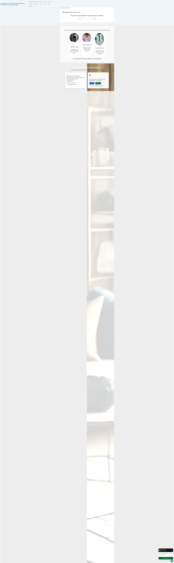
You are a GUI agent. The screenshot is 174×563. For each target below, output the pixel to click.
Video (51, 1)
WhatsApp (98, 83)
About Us (40, 1)
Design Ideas (31, 6)
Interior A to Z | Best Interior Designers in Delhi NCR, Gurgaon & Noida (13, 4)
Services (44, 1)
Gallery (48, 1)
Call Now (91, 83)
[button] (45, 2)
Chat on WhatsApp (166, 558)
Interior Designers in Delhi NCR (33, 1)
